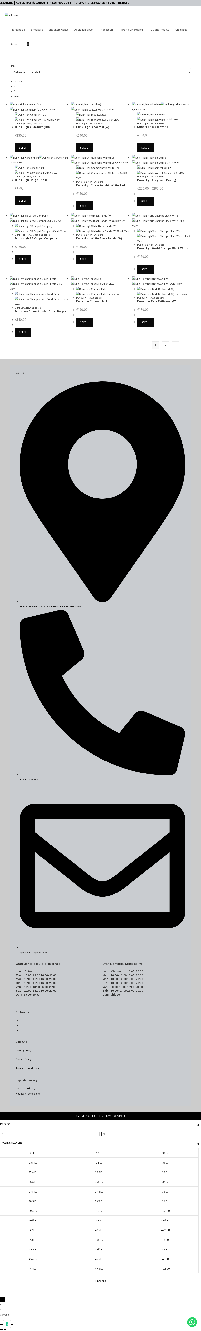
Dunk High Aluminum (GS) (32, 127)
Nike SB (36, 234)
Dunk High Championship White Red (100, 185)
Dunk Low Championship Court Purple (40, 311)
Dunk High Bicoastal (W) (92, 127)
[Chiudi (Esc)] (11, 1324)
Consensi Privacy (25, 1088)
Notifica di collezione (28, 1093)
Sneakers (37, 123)
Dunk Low (20, 307)
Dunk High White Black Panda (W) (99, 238)
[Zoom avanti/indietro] (1, 1324)
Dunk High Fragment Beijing (156, 180)
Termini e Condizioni (27, 1068)
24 (15, 91)
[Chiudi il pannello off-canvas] (2, 1299)
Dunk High (20, 123)
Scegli (23, 147)
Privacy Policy (24, 1050)
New (29, 123)
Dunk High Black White (152, 127)
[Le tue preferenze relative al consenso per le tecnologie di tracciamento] (7, 1324)
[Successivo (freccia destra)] (4, 1329)
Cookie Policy (23, 1059)
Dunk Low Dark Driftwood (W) (157, 301)
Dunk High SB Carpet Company (36, 238)
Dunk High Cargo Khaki (31, 180)
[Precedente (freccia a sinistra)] (1, 1329)
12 (15, 86)
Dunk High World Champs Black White (162, 248)
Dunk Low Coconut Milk (92, 301)
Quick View (48, 109)
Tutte (16, 96)
